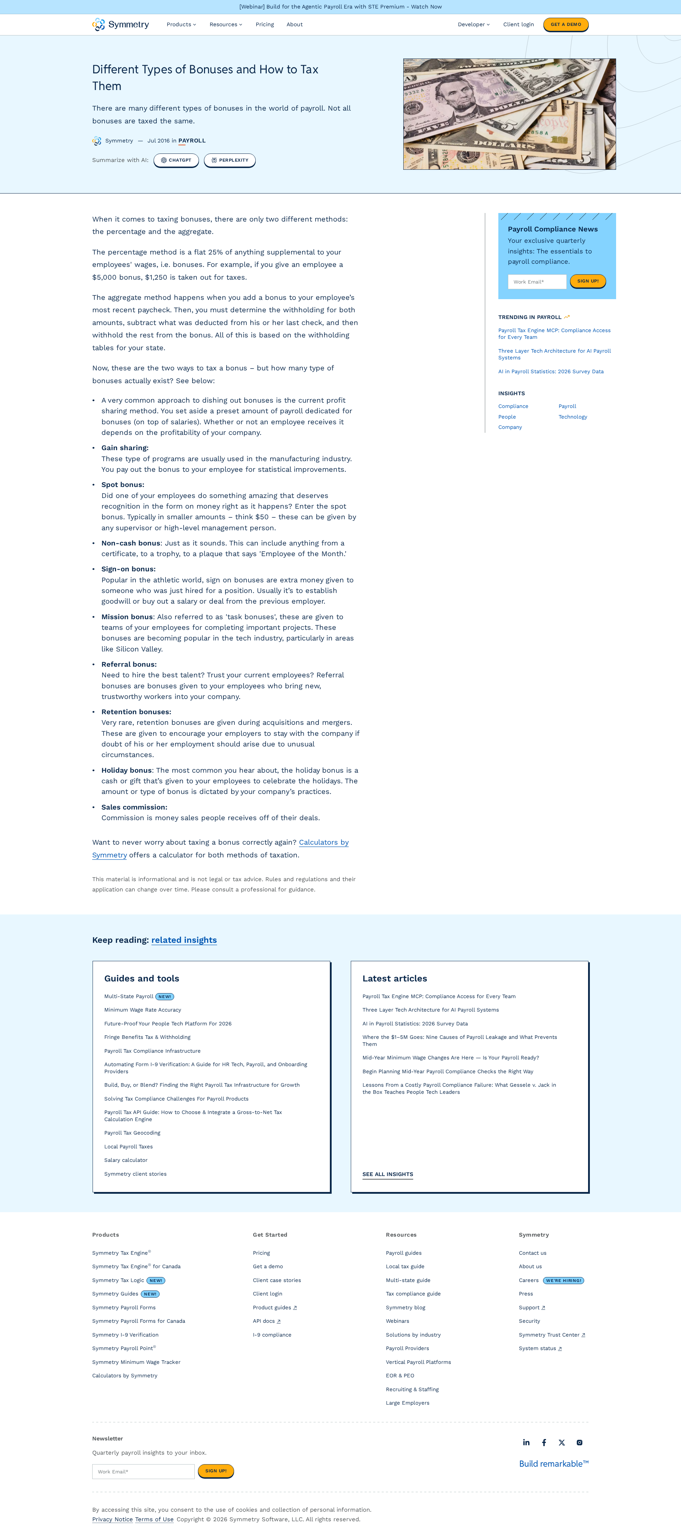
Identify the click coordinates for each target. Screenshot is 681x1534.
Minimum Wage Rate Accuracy (142, 1010)
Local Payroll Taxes (128, 1146)
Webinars (397, 1321)
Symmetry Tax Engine (121, 1252)
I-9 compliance (272, 1335)
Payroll (192, 140)
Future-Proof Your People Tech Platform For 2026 (168, 1023)
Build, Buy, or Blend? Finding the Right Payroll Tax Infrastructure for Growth (202, 1085)
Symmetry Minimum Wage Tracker (136, 1362)
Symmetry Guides (124, 1294)
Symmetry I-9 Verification (125, 1335)
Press (526, 1294)
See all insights (387, 1174)
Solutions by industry (413, 1335)
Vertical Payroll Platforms (418, 1362)
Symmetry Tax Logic (127, 1280)
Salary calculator (126, 1160)
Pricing (265, 24)
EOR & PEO (400, 1375)
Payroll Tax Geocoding (132, 1133)
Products (179, 24)
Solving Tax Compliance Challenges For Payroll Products (176, 1099)
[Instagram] (579, 1442)
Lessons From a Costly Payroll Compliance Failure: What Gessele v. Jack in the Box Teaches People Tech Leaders (459, 1088)
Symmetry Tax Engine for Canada (136, 1266)
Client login (518, 24)
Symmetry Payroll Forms (124, 1307)
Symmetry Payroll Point (124, 1347)
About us (530, 1266)
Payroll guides (404, 1253)
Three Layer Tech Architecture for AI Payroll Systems (430, 1010)
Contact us (533, 1253)
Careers (550, 1280)
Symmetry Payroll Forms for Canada (138, 1321)
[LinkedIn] (526, 1442)
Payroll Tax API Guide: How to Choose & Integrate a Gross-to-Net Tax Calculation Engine (193, 1115)
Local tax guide (405, 1266)
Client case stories (277, 1280)
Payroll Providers (407, 1348)
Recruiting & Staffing (412, 1389)
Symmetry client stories (135, 1174)
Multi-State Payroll (137, 996)
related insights (184, 940)
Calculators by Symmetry (124, 1375)
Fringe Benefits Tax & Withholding (147, 1037)
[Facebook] (544, 1442)
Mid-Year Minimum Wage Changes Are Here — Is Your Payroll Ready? (450, 1057)
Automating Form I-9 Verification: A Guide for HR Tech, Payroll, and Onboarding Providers (205, 1068)
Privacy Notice (112, 1519)
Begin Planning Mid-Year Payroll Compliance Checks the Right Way (447, 1071)
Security (529, 1321)
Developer (471, 24)
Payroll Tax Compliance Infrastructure (152, 1051)
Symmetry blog (405, 1307)
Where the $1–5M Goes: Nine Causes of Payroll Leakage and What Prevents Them (459, 1040)
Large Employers (408, 1403)
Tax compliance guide (413, 1294)
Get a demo (566, 24)
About (295, 24)
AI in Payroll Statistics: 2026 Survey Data (415, 1023)
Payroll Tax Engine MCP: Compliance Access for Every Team (439, 996)
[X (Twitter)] (562, 1442)
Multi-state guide (408, 1280)
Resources (223, 24)
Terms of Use (154, 1519)
